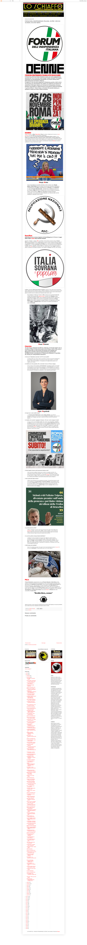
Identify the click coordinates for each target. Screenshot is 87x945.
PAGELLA (26, 15)
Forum (54, 140)
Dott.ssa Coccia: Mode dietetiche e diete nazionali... (30, 855)
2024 (27, 673)
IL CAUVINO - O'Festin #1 (31, 759)
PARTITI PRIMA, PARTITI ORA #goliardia (31, 808)
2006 (27, 914)
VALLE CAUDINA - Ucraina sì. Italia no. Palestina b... (31, 742)
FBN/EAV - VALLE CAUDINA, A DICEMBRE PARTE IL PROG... (31, 828)
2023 (27, 674)
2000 (27, 920)
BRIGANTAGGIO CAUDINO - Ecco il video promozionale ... (31, 773)
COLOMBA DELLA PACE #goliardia (31, 794)
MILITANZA (53, 13)
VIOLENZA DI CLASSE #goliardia (30, 685)
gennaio (28, 894)
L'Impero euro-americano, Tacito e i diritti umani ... (31, 797)
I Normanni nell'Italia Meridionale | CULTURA (31, 804)
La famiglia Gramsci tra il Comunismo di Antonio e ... (31, 702)
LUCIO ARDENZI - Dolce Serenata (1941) (31, 714)
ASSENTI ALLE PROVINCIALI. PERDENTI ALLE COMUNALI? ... (31, 692)
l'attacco (47, 589)
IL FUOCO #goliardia (30, 870)
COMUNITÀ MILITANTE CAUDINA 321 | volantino (31, 727)
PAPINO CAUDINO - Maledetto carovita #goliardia (30, 733)
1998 (27, 922)
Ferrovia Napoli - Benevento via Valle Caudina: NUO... (31, 681)
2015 (27, 906)
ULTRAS (55, 15)
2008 (27, 911)
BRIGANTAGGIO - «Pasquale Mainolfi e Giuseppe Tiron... (30, 880)
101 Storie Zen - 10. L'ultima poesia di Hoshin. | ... (31, 720)
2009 (27, 910)
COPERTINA (54, 11)
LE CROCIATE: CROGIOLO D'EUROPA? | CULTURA (31, 821)
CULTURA (60, 11)
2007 (27, 913)
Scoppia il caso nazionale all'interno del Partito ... (31, 779)
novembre (28, 677)
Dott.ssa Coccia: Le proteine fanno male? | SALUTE (31, 802)
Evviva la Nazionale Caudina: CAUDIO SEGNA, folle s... (30, 861)
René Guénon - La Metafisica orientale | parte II (31, 736)
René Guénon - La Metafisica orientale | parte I (31, 858)
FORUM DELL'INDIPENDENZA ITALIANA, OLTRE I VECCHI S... (31, 764)
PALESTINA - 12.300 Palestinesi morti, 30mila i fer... (31, 768)
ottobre (28, 882)
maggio (28, 889)
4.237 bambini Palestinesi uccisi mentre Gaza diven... (31, 840)
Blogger (58, 931)
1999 (27, 921)
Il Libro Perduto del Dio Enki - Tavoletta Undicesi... (31, 747)
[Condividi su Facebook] (40, 608)
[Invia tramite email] (37, 608)
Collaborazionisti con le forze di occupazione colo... (31, 852)
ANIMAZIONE (32, 11)
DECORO (26, 13)
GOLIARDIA (40, 13)
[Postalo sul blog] (38, 608)
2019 (27, 900)
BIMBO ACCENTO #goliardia (31, 825)
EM (37, 240)
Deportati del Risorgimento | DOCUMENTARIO (31, 755)
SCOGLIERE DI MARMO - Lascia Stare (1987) (31, 694)
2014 (27, 907)
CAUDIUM (39, 11)
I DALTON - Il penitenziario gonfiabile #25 (31, 788)
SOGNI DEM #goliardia (30, 777)
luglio (28, 886)
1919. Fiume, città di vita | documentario (31, 842)
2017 (27, 903)
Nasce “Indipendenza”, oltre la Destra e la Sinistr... (31, 705)
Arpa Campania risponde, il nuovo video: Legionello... (31, 700)
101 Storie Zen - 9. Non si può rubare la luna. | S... (31, 752)
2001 (27, 918)
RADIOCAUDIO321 (43, 15)
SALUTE (50, 15)
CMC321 (48, 11)
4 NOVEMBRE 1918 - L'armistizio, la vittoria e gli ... (31, 874)
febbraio (28, 893)
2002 (27, 917)
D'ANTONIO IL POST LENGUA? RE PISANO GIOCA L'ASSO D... (31, 711)
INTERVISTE (46, 13)
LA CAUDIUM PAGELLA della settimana (30, 683)
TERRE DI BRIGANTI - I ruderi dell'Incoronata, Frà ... (31, 750)
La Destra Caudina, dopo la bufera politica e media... (31, 867)
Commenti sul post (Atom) (32, 644)
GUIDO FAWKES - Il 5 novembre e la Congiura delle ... (31, 864)
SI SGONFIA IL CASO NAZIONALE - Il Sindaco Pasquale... (31, 757)
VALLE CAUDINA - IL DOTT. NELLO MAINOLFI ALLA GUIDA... (31, 819)
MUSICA (59, 13)
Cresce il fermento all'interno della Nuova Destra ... (31, 709)
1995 (27, 927)
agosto (28, 885)
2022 (27, 896)
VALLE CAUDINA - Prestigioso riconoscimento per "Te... (31, 725)
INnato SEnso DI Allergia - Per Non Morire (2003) (31, 782)
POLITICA (36, 15)
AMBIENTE (26, 11)
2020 (27, 899)
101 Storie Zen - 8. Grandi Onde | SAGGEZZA (31, 845)
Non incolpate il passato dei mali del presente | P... (31, 722)
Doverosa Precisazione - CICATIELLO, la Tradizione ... (31, 834)
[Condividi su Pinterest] (41, 608)
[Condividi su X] (39, 608)
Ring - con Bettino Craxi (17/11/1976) (30, 786)
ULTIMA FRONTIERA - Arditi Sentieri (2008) (31, 740)
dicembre (28, 675)
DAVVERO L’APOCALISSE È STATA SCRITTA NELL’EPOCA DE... (31, 697)
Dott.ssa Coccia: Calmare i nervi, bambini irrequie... (31, 718)
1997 (27, 924)
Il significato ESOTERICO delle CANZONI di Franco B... (31, 730)
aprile (28, 890)
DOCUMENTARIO (32, 13)
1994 (27, 928)
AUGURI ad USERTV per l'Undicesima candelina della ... (31, 813)
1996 (27, 925)
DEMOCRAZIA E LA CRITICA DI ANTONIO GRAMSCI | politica (31, 810)
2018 (27, 902)
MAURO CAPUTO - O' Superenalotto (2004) (30, 816)
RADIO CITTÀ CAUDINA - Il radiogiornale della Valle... (31, 689)
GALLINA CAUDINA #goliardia (30, 745)
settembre (28, 883)
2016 (27, 904)
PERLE (31, 15)
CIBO (44, 11)
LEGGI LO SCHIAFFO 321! (31, 687)
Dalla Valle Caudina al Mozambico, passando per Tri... (31, 799)
